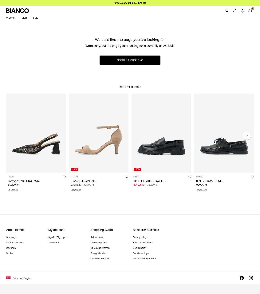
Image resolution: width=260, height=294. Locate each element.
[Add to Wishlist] (64, 177)
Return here (97, 237)
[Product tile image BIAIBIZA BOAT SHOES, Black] (224, 133)
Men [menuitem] (24, 17)
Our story (11, 237)
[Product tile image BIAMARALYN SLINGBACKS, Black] (36, 133)
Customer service (100, 258)
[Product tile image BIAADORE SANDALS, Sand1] (99, 133)
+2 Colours (201, 190)
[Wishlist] (242, 10)
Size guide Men (98, 253)
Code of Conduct (15, 242)
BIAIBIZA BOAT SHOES (209, 180)
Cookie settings (141, 253)
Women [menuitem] (10, 17)
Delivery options (99, 242)
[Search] (227, 10)
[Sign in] (235, 10)
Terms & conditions (143, 242)
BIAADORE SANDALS (83, 180)
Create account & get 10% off (130, 3)
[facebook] (242, 278)
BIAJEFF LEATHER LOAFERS (149, 180)
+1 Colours (13, 190)
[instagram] (251, 278)
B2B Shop (11, 248)
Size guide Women (100, 248)
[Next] (247, 136)
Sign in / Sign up (56, 237)
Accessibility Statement (145, 258)
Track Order (54, 242)
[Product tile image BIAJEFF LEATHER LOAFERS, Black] (161, 133)
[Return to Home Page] (17, 10)
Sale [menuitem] (35, 17)
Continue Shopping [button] (130, 60)
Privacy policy (140, 237)
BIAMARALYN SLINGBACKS (24, 180)
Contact (10, 253)
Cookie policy (139, 248)
